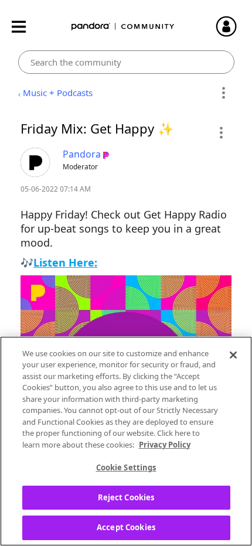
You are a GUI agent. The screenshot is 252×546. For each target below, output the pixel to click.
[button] (220, 132)
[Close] (233, 355)
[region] (126, 441)
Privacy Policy (164, 444)
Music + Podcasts (58, 92)
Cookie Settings (126, 467)
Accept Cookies (126, 527)
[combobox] (126, 62)
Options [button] (223, 93)
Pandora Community (123, 27)
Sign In (231, 26)
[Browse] (25, 26)
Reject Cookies (126, 497)
